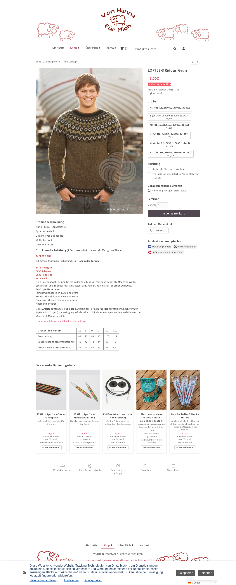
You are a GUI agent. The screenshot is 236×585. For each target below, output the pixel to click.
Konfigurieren (93, 580)
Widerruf (144, 560)
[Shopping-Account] (184, 48)
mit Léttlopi (70, 61)
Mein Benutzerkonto (90, 470)
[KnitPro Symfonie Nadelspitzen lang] (85, 390)
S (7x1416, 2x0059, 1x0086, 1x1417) (169, 117)
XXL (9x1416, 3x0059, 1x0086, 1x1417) (170, 154)
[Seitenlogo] (118, 20)
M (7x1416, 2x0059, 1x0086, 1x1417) (169, 126)
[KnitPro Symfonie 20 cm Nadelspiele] (51, 390)
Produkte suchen (62, 470)
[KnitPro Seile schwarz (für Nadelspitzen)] (118, 390)
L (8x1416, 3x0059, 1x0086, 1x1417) (169, 135)
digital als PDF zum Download (168, 169)
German (195, 582)
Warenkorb (173, 470)
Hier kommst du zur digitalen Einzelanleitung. (61, 321)
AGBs (134, 560)
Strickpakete (53, 61)
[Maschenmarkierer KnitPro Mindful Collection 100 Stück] (151, 390)
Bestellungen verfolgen (118, 471)
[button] (158, 230)
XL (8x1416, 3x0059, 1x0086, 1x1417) (170, 145)
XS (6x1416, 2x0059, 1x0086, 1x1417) (170, 107)
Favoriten (145, 470)
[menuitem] (192, 61)
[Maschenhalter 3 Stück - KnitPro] (185, 390)
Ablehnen (205, 572)
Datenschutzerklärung (115, 560)
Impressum (93, 560)
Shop (38, 61)
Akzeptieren (185, 572)
